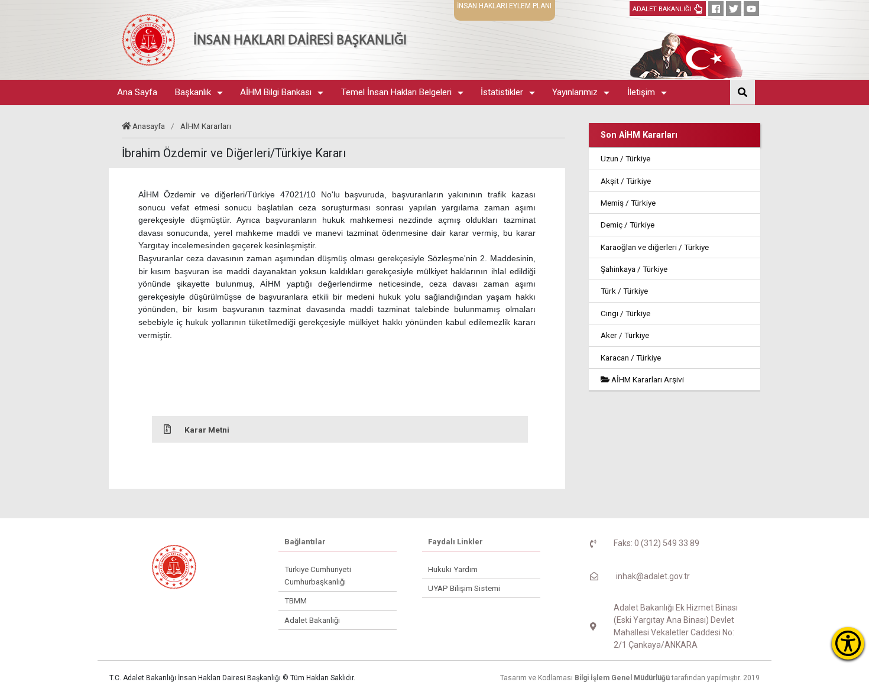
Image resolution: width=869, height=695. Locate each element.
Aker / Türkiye (625, 335)
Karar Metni (206, 429)
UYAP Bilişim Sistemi (464, 588)
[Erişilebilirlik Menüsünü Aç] (848, 643)
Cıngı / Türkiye (625, 313)
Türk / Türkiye (624, 290)
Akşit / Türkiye (626, 181)
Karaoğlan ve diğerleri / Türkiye (655, 247)
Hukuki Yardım (453, 569)
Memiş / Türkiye (628, 202)
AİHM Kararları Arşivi (646, 379)
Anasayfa (149, 126)
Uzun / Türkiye (625, 158)
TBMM (295, 600)
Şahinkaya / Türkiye (634, 269)
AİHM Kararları (205, 126)
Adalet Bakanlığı (312, 620)
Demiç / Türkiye (627, 224)
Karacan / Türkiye (631, 357)
